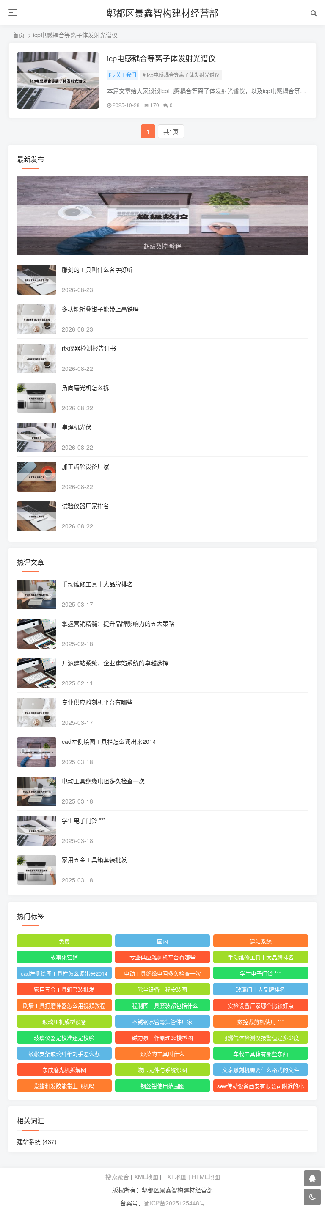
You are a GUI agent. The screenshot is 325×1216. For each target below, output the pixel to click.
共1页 (171, 131)
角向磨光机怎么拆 (85, 387)
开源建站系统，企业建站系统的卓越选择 (115, 662)
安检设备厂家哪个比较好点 (261, 1005)
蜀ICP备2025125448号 (174, 1203)
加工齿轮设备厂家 (85, 466)
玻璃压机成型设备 (64, 1021)
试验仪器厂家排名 (85, 505)
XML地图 (146, 1176)
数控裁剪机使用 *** (260, 1021)
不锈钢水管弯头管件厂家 (162, 1021)
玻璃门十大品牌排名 (260, 989)
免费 (64, 941)
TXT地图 (175, 1176)
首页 (19, 34)
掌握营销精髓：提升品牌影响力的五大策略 (118, 623)
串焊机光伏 (76, 427)
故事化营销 (64, 957)
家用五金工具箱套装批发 (94, 859)
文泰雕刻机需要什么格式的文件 (260, 1070)
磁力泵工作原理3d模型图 (162, 1038)
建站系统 (261, 941)
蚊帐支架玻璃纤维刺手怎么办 (64, 1054)
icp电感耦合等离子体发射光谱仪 (161, 58)
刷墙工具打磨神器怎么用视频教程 (64, 1005)
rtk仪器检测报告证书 (89, 348)
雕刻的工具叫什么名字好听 (97, 269)
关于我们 (126, 74)
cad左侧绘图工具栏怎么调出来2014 (109, 741)
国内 (162, 941)
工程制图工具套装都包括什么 (162, 1005)
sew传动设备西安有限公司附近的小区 (260, 1087)
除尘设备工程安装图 (162, 989)
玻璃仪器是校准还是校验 (64, 1038)
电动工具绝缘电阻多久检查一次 (103, 781)
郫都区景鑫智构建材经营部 (162, 12)
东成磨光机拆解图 (64, 1070)
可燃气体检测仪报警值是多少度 (260, 1038)
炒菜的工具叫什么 (162, 1054)
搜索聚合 (117, 1176)
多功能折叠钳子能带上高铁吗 (100, 308)
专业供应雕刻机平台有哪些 (97, 702)
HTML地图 (206, 1176)
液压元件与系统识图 (162, 1070)
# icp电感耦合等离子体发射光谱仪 (181, 74)
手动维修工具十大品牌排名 (97, 584)
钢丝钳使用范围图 (162, 1086)
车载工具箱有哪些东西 (260, 1054)
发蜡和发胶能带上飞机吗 (64, 1086)
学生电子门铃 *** (83, 820)
